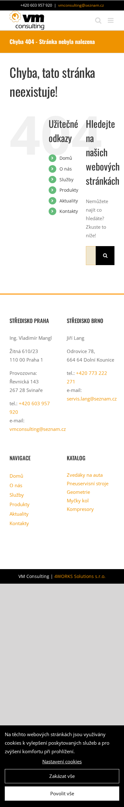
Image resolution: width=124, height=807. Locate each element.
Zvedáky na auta (85, 475)
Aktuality (68, 201)
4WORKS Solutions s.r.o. (80, 576)
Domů (65, 158)
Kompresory (80, 509)
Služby (66, 180)
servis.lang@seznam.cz (92, 398)
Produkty (68, 190)
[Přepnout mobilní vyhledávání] (98, 20)
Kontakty (68, 211)
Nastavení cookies (62, 761)
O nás (65, 169)
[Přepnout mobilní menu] (111, 20)
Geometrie (78, 492)
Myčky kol (78, 500)
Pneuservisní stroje (87, 483)
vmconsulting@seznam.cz (81, 5)
